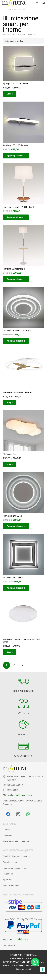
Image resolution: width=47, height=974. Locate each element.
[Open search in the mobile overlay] (23, 9)
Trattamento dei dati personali (16, 841)
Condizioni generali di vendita (16, 856)
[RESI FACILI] (24, 725)
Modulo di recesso (11, 885)
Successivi (22, 665)
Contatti (6, 830)
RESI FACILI (23, 734)
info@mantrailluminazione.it (19, 795)
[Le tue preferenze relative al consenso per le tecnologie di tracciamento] (42, 969)
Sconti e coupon (10, 862)
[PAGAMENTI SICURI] (24, 746)
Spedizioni (8, 880)
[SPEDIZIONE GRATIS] (24, 681)
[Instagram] (18, 814)
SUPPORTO (23, 713)
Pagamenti (8, 874)
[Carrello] (44, 3)
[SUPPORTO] (24, 703)
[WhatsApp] (28, 814)
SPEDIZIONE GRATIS (23, 691)
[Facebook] (8, 814)
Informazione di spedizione (15, 868)
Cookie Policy (17, 966)
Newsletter (8, 835)
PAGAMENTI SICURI (23, 756)
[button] (37, 3)
